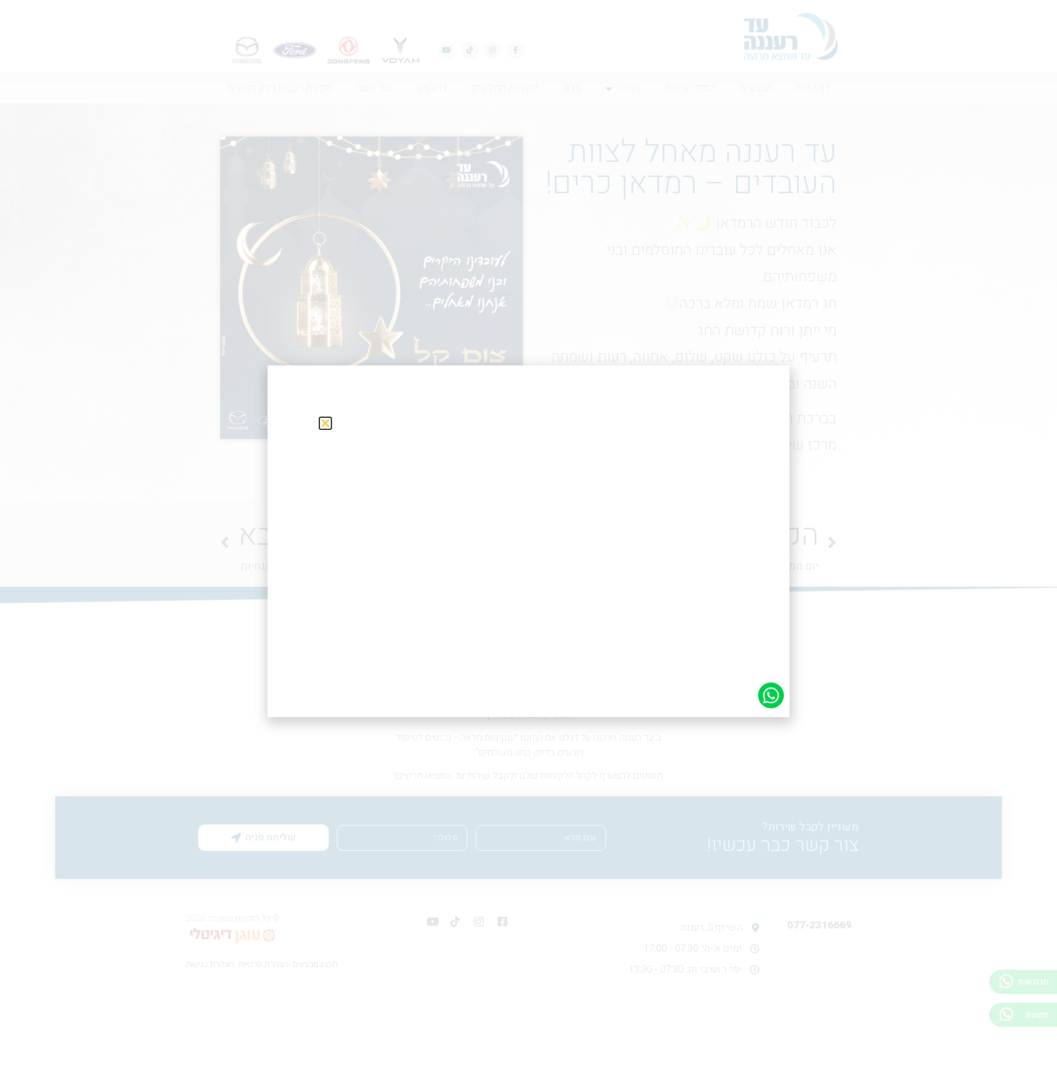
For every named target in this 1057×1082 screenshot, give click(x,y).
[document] (528, 541)
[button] (325, 423)
